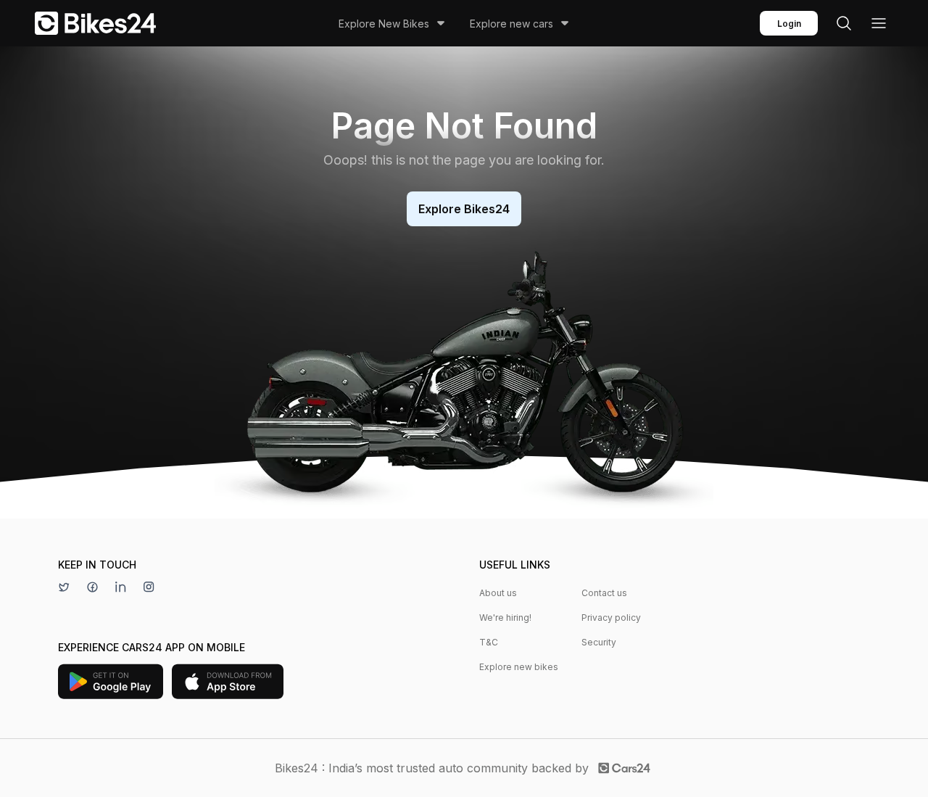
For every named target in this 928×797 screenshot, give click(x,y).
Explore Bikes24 (464, 209)
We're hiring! (505, 617)
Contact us (604, 592)
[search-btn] (843, 23)
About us (498, 592)
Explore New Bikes (384, 23)
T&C (488, 642)
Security (598, 642)
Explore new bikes (518, 666)
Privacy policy (611, 617)
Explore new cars (511, 23)
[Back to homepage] (95, 23)
